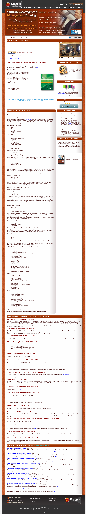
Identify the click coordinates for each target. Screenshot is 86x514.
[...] (55, 451)
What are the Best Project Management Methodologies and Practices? (22, 458)
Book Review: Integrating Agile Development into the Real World (21, 483)
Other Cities (43, 507)
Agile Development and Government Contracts (17, 488)
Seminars (8, 37)
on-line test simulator (70, 127)
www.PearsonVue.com (66, 374)
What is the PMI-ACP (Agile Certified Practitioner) (18, 473)
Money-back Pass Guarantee (69, 77)
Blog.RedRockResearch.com (41, 445)
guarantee (69, 123)
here (21, 389)
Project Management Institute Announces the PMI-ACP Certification (22, 478)
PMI (37, 67)
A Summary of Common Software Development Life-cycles (20, 468)
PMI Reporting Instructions (13, 58)
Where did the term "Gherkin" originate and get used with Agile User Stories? (24, 463)
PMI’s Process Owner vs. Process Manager (16, 448)
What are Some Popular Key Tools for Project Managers (19, 453)
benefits (21, 381)
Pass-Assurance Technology (69, 129)
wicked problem (28, 119)
